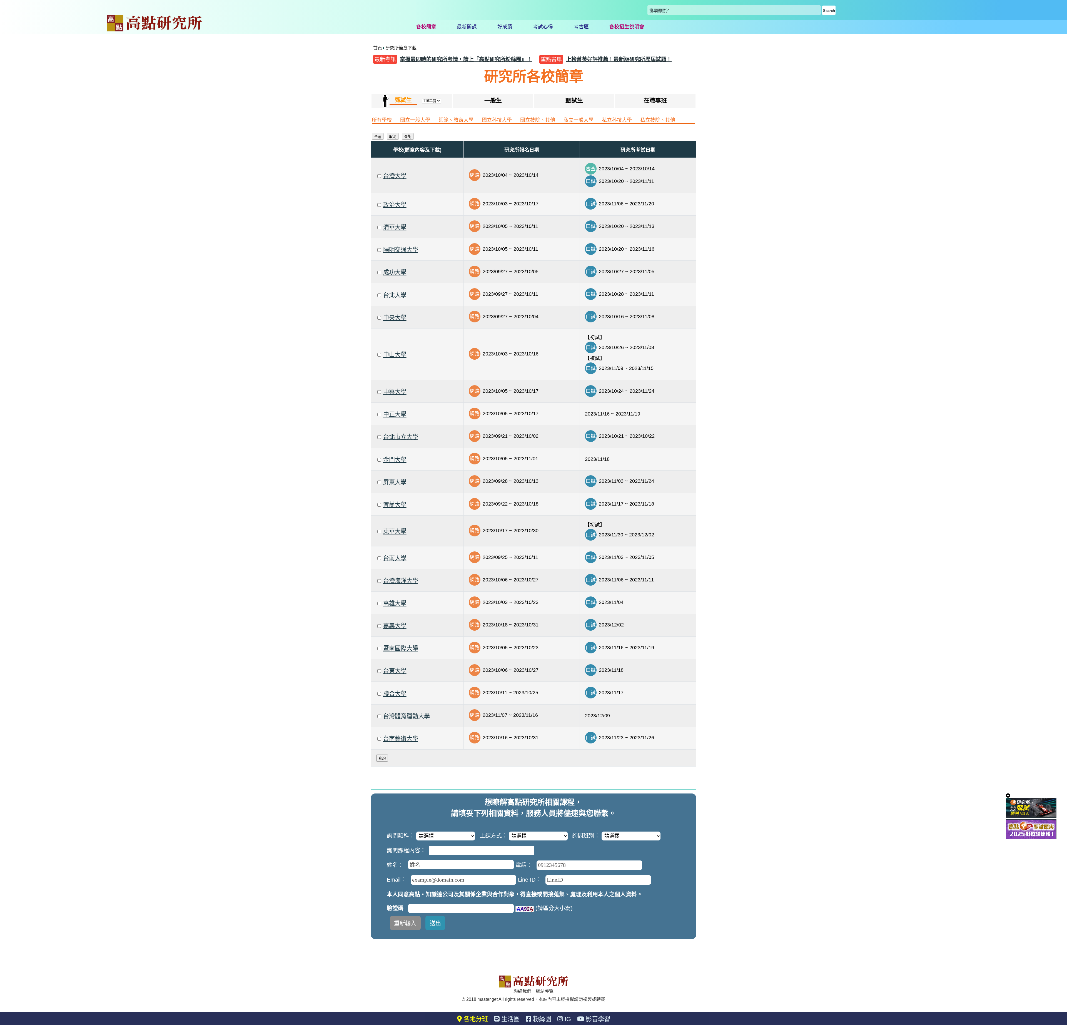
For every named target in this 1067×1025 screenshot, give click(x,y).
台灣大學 (395, 176)
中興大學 (395, 392)
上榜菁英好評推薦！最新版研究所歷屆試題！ (619, 59)
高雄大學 (395, 603)
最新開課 (467, 26)
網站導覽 (545, 991)
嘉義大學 (395, 626)
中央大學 (395, 317)
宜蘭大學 (395, 504)
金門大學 (395, 459)
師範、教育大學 (455, 120)
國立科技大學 (497, 120)
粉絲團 (541, 1019)
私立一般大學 (579, 120)
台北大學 (395, 295)
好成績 (504, 26)
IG (567, 1019)
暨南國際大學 (400, 648)
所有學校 (382, 120)
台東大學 (395, 671)
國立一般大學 (415, 120)
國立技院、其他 (537, 120)
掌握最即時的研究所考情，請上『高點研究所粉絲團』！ (466, 59)
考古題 (581, 26)
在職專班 (655, 100)
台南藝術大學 (400, 738)
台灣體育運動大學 (406, 716)
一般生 (493, 100)
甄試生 (574, 100)
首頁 (377, 48)
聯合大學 (395, 693)
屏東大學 (395, 482)
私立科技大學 (617, 120)
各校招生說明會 (626, 26)
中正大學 (395, 414)
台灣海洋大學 (400, 581)
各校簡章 (426, 26)
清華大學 (395, 227)
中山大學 (395, 354)
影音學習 (597, 1019)
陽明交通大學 (400, 250)
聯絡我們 (522, 991)
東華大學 (395, 531)
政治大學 (395, 204)
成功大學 (395, 272)
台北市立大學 (400, 437)
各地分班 (475, 1019)
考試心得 (543, 26)
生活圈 (510, 1019)
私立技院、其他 (657, 120)
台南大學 (395, 558)
